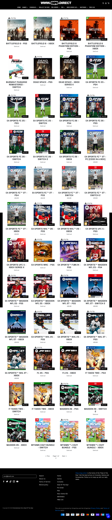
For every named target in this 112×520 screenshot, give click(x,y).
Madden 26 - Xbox (16, 445)
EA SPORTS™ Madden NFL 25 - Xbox (42, 302)
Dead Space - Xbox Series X (69, 83)
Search (41, 476)
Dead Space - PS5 (42, 82)
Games (24, 7)
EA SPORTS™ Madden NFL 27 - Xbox (16, 338)
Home (19, 7)
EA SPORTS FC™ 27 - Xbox (16, 230)
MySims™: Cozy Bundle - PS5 (69, 446)
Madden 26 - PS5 (69, 408)
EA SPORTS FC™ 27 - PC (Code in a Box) (95, 158)
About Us (42, 479)
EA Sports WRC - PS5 (43, 264)
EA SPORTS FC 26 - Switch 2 (43, 158)
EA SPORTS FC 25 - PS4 (95, 83)
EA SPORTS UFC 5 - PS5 (95, 230)
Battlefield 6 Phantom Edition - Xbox (95, 46)
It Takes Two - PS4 (95, 372)
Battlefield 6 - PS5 (16, 43)
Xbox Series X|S (72, 7)
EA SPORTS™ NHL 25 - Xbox (69, 338)
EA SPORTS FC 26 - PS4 (69, 122)
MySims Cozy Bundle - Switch (43, 446)
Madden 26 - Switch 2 (95, 410)
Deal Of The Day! (44, 7)
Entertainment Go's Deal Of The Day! (23, 508)
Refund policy (43, 485)
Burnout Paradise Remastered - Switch (16, 85)
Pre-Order (54, 7)
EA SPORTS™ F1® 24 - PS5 (69, 266)
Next (63, 456)
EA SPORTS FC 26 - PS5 (95, 122)
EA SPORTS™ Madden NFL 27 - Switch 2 (95, 302)
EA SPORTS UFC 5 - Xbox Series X (16, 266)
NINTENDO (83, 7)
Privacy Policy (95, 508)
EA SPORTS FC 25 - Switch (43, 122)
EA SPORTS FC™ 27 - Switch (69, 194)
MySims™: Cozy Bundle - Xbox (95, 446)
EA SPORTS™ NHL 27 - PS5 (95, 338)
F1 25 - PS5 (43, 372)
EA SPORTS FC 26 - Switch (16, 158)
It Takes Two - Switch (16, 410)
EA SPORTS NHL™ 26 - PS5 (43, 230)
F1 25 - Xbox (69, 372)
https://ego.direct (81, 473)
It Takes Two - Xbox (43, 408)
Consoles (33, 7)
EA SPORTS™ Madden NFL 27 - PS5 (69, 302)
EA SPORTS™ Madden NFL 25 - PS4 (95, 266)
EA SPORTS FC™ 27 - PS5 (43, 194)
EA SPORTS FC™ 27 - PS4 (16, 194)
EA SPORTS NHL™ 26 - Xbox (69, 230)
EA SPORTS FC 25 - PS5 (16, 122)
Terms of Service (44, 482)
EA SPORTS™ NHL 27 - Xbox (16, 374)
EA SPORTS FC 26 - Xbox (69, 158)
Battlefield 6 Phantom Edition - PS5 (69, 46)
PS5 (62, 7)
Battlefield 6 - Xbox (42, 43)
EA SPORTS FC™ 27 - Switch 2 (95, 194)
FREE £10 (92, 7)
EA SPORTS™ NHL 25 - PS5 (43, 338)
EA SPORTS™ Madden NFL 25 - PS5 (16, 302)
